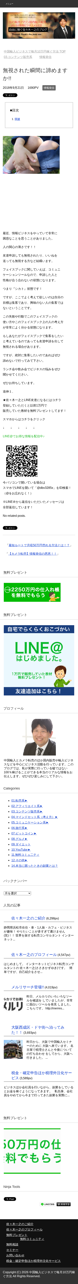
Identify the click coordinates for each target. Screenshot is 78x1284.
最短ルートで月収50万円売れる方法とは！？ (39, 545)
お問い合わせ (15, 1255)
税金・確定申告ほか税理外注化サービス (33, 1260)
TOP (37, 51)
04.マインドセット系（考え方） (33, 817)
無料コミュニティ (32, 1239)
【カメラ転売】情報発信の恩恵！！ (32, 553)
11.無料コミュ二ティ (25, 854)
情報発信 (49, 87)
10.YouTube (19, 849)
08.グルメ (18, 839)
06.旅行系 (18, 828)
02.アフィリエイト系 (25, 806)
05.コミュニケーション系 (28, 822)
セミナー (12, 1250)
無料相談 (12, 1244)
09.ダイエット (21, 844)
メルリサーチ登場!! (27, 987)
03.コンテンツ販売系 (25, 811)
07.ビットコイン (22, 833)
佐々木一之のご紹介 (28, 918)
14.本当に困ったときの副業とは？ (34, 865)
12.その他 (18, 860)
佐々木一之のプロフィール (34, 955)
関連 (17, 119)
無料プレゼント (16, 1235)
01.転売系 (18, 800)
